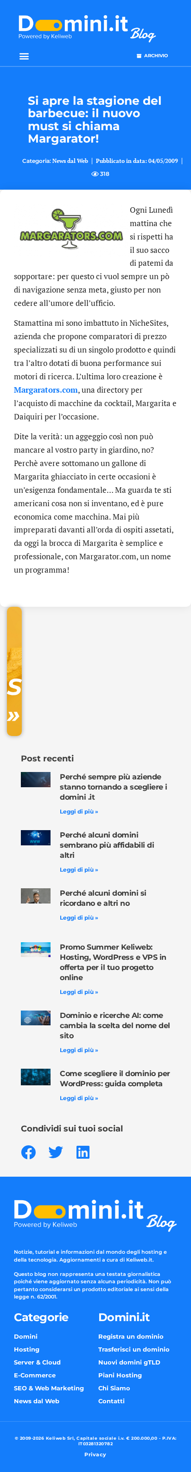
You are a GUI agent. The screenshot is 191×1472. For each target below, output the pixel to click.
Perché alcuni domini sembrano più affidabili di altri (107, 845)
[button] (24, 56)
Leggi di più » (79, 811)
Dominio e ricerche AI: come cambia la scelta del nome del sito (115, 1025)
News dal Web (70, 160)
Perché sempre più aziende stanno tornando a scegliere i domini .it (113, 787)
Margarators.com (46, 389)
